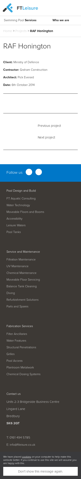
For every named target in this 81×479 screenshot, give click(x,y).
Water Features (16, 340)
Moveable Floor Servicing (23, 279)
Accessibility (14, 218)
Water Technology (18, 205)
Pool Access (14, 360)
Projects (21, 31)
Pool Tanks (13, 232)
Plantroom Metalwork (20, 367)
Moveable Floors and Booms (25, 212)
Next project (46, 137)
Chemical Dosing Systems (23, 374)
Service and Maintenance (23, 251)
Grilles (10, 354)
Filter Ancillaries (16, 334)
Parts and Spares (17, 306)
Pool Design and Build (21, 190)
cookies (26, 456)
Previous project (49, 125)
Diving (10, 293)
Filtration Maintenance (21, 259)
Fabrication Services (19, 326)
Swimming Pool (20, 20)
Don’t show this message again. (40, 471)
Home (7, 31)
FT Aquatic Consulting (21, 198)
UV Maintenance (17, 266)
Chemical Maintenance (21, 273)
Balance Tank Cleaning (21, 286)
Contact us (13, 394)
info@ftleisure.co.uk (22, 444)
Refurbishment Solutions (22, 299)
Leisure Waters (15, 225)
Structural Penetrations (21, 347)
